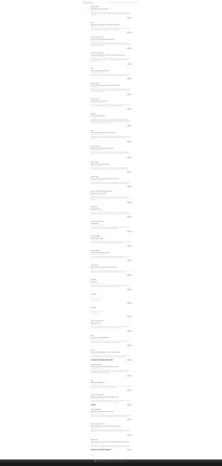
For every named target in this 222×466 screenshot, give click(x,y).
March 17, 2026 (101, 26)
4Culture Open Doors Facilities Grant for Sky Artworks (105, 85)
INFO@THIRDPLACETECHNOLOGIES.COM (104, 460)
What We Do (119, 2)
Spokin (92, 335)
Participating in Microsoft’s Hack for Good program (105, 366)
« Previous (92, 454)
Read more (129, 17)
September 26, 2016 (102, 353)
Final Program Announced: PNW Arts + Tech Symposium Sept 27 (108, 55)
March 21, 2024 (101, 149)
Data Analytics (93, 423)
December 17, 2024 (102, 72)
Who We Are (113, 2)
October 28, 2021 (102, 283)
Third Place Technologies (96, 409)
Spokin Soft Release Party (98, 382)
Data (98, 359)
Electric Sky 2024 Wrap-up (98, 115)
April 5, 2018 (101, 324)
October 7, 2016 (101, 339)
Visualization (102, 423)
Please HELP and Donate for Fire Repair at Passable (105, 24)
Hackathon (101, 320)
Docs (127, 2)
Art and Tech (93, 6)
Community (98, 37)
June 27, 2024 (101, 117)
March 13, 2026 (101, 40)
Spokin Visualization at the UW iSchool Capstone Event (106, 426)
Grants (92, 68)
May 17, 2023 (101, 180)
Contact (135, 2)
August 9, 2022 (101, 268)
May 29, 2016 (101, 427)
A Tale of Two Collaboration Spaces (100, 252)
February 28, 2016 (102, 443)
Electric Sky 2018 (95, 323)
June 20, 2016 (101, 398)
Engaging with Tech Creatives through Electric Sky (104, 397)
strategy (111, 359)
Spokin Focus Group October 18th (100, 337)
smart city (107, 359)
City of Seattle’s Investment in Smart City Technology (105, 352)
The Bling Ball (95, 223)
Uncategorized (93, 294)
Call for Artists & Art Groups (98, 193)
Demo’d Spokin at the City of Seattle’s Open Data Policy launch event (110, 442)
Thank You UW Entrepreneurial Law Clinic (102, 411)
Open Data (102, 359)
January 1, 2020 (101, 297)
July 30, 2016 (101, 368)
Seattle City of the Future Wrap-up (100, 164)
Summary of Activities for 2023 (99, 101)
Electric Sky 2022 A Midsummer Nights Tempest (104, 267)
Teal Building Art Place (97, 238)
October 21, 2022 (102, 254)
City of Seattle (94, 359)
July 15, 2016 (101, 384)
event (98, 449)
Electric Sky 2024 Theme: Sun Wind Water (102, 148)
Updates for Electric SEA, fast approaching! (103, 39)
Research (97, 364)
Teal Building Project (108, 191)
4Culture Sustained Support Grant (100, 71)
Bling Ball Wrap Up (96, 209)
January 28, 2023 (101, 194)
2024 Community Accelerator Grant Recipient (103, 132)
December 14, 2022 (102, 225)
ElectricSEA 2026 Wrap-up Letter (100, 9)
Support (131, 2)
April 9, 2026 (101, 10)
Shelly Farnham (94, 10)
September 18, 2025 (102, 56)
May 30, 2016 (101, 413)
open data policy (108, 449)
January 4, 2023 (101, 210)
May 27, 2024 (101, 134)
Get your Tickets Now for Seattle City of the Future (105, 178)
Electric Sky (93, 113)
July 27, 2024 (101, 102)
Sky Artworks (96, 83)
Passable (92, 22)
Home (109, 2)
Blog (124, 2)
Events (97, 6)
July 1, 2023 (101, 165)
